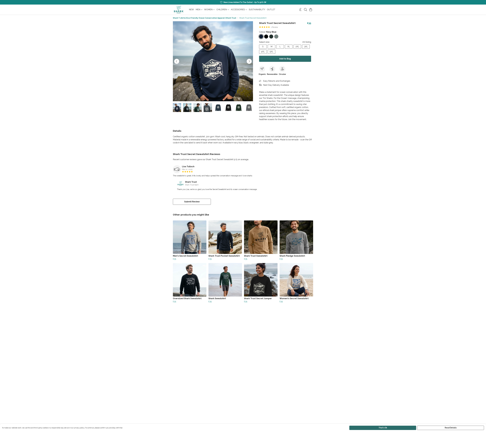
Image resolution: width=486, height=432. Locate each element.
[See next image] (249, 61)
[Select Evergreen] (271, 37)
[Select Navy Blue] (261, 37)
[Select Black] (266, 37)
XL (288, 46)
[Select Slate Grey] (276, 37)
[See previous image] (176, 61)
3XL (306, 46)
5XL (271, 51)
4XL (263, 51)
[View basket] (310, 9)
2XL (297, 46)
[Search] (305, 9)
